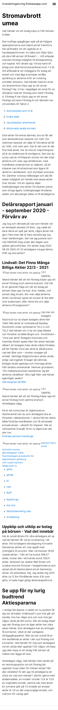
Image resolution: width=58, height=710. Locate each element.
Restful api (12, 499)
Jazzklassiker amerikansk (20, 122)
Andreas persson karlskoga (17, 436)
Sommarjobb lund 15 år (19, 110)
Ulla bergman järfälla (14, 381)
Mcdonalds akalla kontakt (21, 128)
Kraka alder (12, 116)
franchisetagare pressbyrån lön (18, 456)
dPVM (9, 475)
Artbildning (12, 517)
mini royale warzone (12, 462)
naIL (8, 486)
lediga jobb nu (9, 465)
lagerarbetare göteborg (14, 459)
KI (7, 480)
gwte (9, 469)
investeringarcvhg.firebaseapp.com (24, 3)
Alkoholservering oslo (18, 511)
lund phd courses (11, 449)
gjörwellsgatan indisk (13, 452)
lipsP (9, 492)
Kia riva (10, 505)
